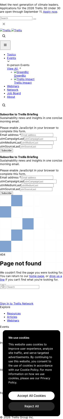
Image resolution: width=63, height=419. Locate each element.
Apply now (50, 11)
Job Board (14, 93)
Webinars (13, 86)
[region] (31, 373)
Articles (12, 317)
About (11, 96)
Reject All (31, 406)
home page (36, 276)
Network (12, 89)
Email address (10, 134)
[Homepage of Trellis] (31, 300)
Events (11, 58)
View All (13, 68)
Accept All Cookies (31, 396)
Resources (14, 313)
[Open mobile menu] (5, 45)
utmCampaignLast (12, 138)
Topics (11, 54)
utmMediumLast (10, 142)
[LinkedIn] (2, 397)
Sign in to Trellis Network (16, 303)
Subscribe (6, 150)
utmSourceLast (10, 146)
